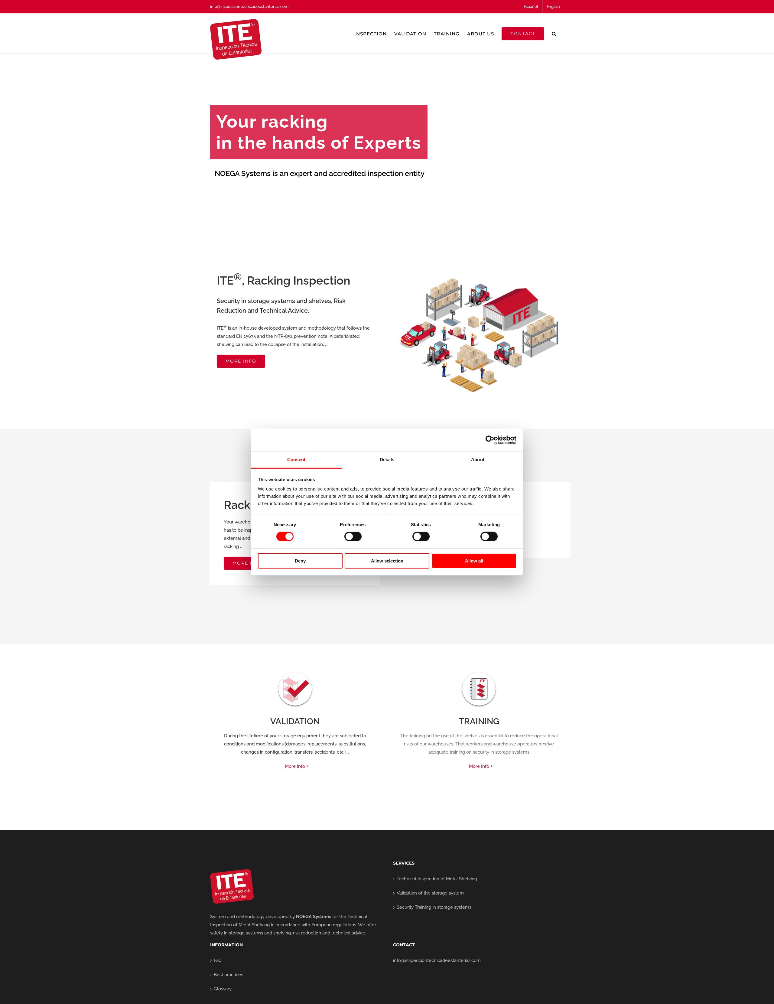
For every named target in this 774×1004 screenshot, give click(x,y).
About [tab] (477, 459)
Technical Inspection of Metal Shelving (437, 879)
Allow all (474, 560)
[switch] (353, 536)
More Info (295, 766)
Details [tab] (387, 459)
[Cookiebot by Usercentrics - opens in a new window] (489, 439)
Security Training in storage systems (434, 907)
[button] (554, 34)
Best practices (228, 974)
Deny (300, 560)
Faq (217, 960)
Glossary (223, 989)
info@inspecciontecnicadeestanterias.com (249, 6)
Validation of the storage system (430, 893)
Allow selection (387, 560)
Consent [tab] (296, 459)
